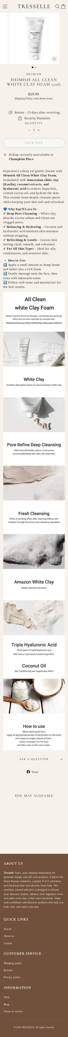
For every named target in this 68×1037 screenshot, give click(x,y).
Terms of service (13, 1011)
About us (9, 936)
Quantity (34, 123)
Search (7, 929)
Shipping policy (13, 963)
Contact (8, 943)
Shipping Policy (24, 98)
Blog (6, 1004)
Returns (8, 970)
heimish (34, 74)
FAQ (6, 997)
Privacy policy (12, 977)
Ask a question (34, 759)
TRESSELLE (34, 6)
